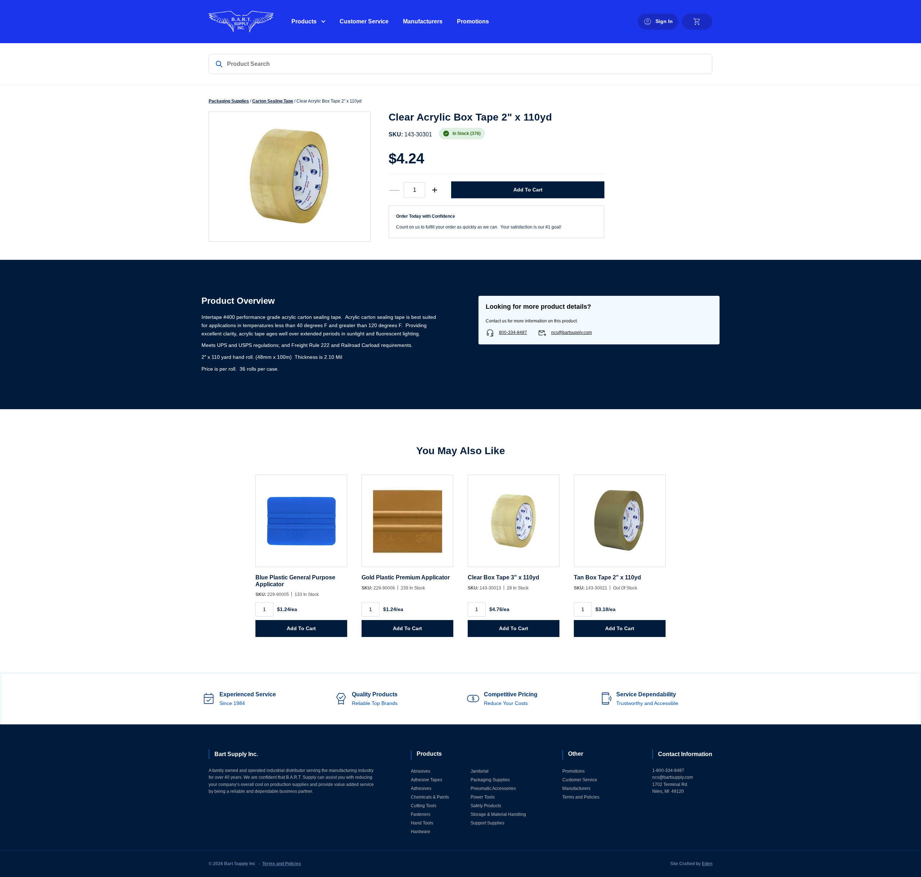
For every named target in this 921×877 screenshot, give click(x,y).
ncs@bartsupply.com (571, 332)
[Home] (241, 21)
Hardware (420, 831)
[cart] (697, 22)
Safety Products (486, 805)
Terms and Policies (580, 797)
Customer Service (364, 21)
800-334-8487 (513, 332)
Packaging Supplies (229, 101)
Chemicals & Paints (430, 797)
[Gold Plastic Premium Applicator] (407, 524)
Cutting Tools (423, 805)
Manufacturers (423, 21)
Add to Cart (528, 190)
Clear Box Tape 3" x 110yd (503, 577)
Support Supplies (487, 823)
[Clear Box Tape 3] (513, 524)
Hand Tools (422, 823)
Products (304, 21)
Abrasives (420, 771)
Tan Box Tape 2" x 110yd (607, 577)
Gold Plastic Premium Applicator (406, 577)
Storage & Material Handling (498, 814)
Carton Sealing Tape (272, 101)
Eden (707, 863)
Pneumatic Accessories (493, 788)
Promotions (473, 21)
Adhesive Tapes (426, 779)
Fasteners (420, 814)
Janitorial (480, 771)
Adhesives (421, 788)
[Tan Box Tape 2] (620, 524)
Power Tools (483, 797)
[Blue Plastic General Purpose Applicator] (301, 524)
